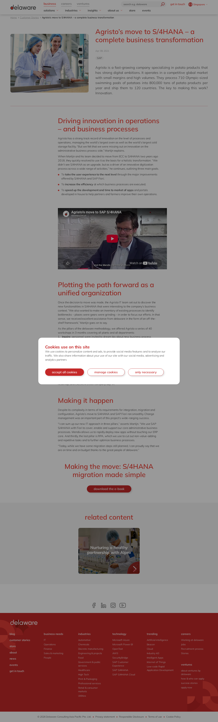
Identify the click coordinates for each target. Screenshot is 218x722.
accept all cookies (64, 372)
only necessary (146, 372)
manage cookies (106, 372)
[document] (109, 361)
